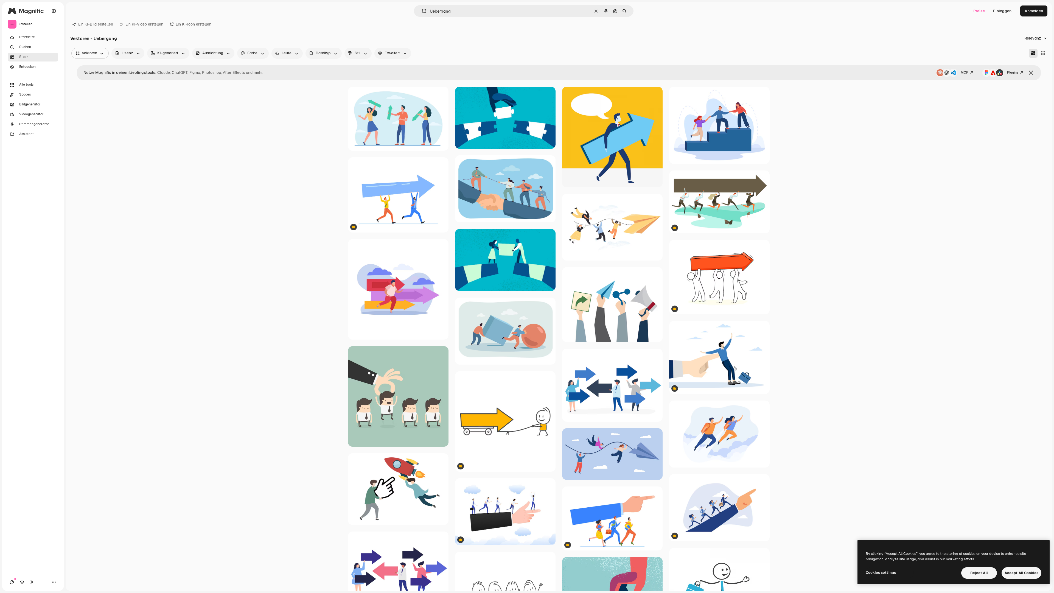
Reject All (979, 572)
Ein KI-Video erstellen (144, 24)
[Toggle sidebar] (53, 11)
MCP (964, 72)
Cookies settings (881, 572)
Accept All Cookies (1021, 572)
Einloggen (1002, 11)
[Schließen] (1031, 72)
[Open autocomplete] (421, 11)
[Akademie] (22, 582)
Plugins (1012, 72)
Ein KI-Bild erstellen (95, 24)
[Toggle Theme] (31, 582)
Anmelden (1034, 11)
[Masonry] (1033, 53)
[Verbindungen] (12, 582)
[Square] (1043, 53)
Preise (979, 11)
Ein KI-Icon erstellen (193, 24)
